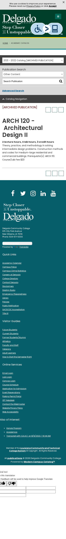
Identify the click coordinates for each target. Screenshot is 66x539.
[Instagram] (33, 193)
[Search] (61, 81)
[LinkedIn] (43, 193)
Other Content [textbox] (12, 74)
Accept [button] (53, 6)
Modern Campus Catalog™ (39, 461)
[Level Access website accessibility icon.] (47, 28)
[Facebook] (13, 193)
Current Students (10, 333)
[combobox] (33, 60)
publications (14, 458)
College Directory (10, 278)
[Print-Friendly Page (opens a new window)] (54, 109)
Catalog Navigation (16, 99)
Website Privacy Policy (12, 408)
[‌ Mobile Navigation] (58, 16)
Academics (11, 432)
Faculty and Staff (10, 345)
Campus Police (9, 267)
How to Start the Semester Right (17, 357)
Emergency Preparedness (14, 294)
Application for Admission (14, 388)
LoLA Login (7, 377)
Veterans (6, 349)
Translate (23, 247)
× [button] (63, 2)
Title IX (5, 313)
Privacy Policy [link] (33, 6)
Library (5, 298)
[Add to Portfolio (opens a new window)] (48, 109)
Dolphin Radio (8, 290)
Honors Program (13, 428)
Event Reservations (11, 392)
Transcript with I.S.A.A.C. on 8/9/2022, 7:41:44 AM (28, 436)
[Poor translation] (12, 483)
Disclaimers (8, 286)
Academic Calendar (11, 263)
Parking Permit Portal (11, 396)
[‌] (20, 23)
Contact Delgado (10, 282)
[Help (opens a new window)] (61, 109)
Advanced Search (13, 90)
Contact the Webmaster (13, 404)
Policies (5, 302)
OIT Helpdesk (8, 400)
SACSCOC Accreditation (13, 309)
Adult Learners (9, 353)
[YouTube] (53, 193)
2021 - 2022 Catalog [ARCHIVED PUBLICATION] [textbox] (28, 60)
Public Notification (10, 305)
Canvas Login (8, 381)
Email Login (7, 373)
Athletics (6, 341)
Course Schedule (10, 385)
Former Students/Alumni (14, 337)
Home (5, 43)
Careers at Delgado (11, 274)
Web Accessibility (10, 412)
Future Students (9, 330)
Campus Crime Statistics (14, 271)
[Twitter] (23, 193)
